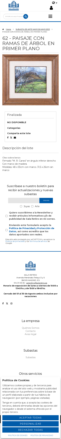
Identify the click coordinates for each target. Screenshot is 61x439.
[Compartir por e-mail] (7, 137)
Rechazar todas (30, 430)
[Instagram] (11, 303)
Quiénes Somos (30, 328)
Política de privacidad (15, 241)
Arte (37, 206)
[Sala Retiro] (13, 5)
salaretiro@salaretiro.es (36, 283)
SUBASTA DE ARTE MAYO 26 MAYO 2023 (33, 29)
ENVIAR (46, 200)
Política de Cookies (17, 435)
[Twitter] (7, 303)
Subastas (31, 357)
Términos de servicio (38, 241)
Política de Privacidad (41, 435)
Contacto (30, 331)
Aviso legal (30, 334)
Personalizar (30, 423)
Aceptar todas (30, 417)
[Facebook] (3, 303)
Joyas (27, 206)
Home (8, 29)
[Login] (51, 8)
